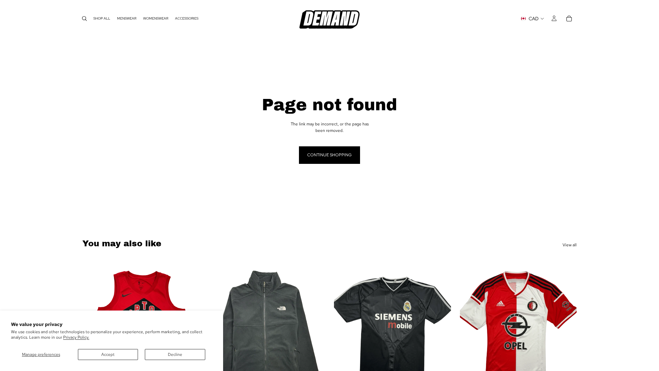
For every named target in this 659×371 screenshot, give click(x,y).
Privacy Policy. (76, 337)
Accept (108, 354)
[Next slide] (314, 331)
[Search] (84, 18)
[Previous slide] (344, 331)
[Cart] (569, 18)
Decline (175, 354)
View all (570, 245)
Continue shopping (329, 155)
